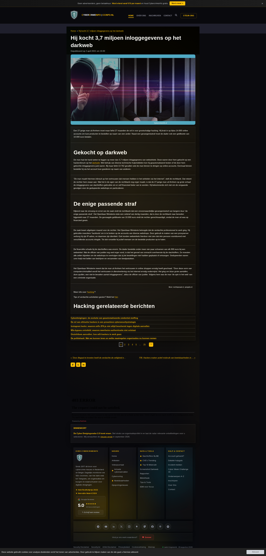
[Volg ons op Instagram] (129, 526)
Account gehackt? (176, 456)
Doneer (148, 537)
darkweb (96, 163)
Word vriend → (177, 3)
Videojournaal (118, 465)
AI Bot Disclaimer (109, 547)
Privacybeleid (124, 547)
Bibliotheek (144, 478)
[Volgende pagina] (151, 344)
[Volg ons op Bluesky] (137, 526)
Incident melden (175, 465)
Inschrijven (173, 480)
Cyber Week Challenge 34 (178, 470)
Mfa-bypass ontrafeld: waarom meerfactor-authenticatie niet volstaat (103, 330)
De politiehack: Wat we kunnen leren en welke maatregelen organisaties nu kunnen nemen (113, 338)
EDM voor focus (147, 486)
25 (144, 344)
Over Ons (172, 485)
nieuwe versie (106, 436)
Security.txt (95, 547)
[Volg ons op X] (121, 526)
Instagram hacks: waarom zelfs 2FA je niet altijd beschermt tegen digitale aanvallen (110, 326)
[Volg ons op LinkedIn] (113, 526)
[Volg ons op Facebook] (152, 526)
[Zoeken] (176, 15)
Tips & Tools (145, 482)
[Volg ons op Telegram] (98, 526)
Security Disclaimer (81, 547)
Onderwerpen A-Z (176, 476)
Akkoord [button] (255, 552)
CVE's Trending (149, 460)
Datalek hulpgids (175, 460)
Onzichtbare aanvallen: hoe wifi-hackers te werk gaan (96, 334)
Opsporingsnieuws (120, 485)
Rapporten (144, 473)
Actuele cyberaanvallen (121, 470)
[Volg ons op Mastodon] (144, 526)
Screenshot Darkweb (149, 469)
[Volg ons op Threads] (160, 526)
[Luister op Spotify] (168, 526)
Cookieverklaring (139, 547)
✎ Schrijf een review (90, 512)
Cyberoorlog (117, 476)
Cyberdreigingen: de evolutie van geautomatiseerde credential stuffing (104, 318)
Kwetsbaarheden (121, 480)
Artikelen (115, 460)
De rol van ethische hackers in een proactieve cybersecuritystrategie (103, 322)
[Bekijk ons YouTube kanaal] (106, 526)
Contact (171, 489)
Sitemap (151, 547)
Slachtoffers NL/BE (151, 456)
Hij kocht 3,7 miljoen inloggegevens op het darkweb (101, 31)
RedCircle (83, 421)
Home (73, 31)
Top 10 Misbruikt (150, 465)
